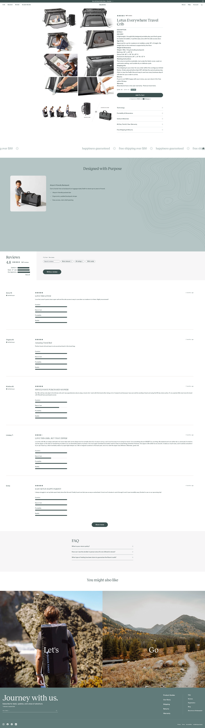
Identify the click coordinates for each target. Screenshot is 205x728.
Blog (189, 706)
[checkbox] (90, 261)
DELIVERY (120, 34)
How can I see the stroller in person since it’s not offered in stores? (93, 552)
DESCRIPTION (121, 29)
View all (27, 274)
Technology (121, 107)
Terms (183, 724)
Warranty (166, 713)
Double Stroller (26, 4)
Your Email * (6, 710)
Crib (4, 4)
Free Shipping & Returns (125, 130)
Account (195, 4)
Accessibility (189, 724)
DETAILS (119, 32)
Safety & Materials (123, 118)
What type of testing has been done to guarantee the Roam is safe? (94, 557)
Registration (191, 702)
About (183, 4)
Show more (100, 525)
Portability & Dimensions (125, 113)
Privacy (179, 724)
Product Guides (169, 695)
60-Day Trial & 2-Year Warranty (127, 124)
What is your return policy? (81, 546)
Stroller (17, 4)
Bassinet (10, 4)
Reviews (190, 699)
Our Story (167, 700)
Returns (166, 709)
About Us (101, 684)
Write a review (52, 272)
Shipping (166, 704)
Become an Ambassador (195, 710)
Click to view (121, 72)
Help (189, 4)
